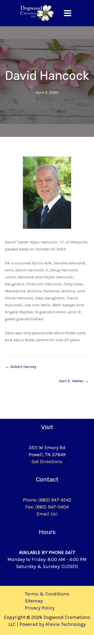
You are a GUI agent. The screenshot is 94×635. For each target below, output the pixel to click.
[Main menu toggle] (67, 13)
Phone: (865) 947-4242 (47, 500)
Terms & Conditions (47, 594)
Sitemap (34, 601)
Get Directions (47, 461)
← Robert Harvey (20, 366)
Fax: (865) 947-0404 (47, 507)
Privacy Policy (39, 608)
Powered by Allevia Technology (53, 624)
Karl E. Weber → (74, 380)
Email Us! (47, 514)
